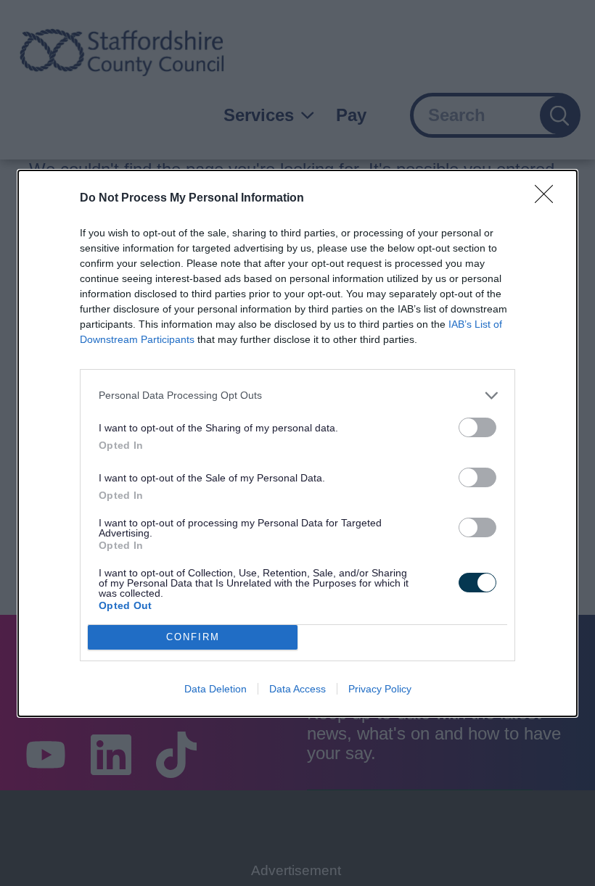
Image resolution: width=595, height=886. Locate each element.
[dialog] (297, 443)
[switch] (477, 427)
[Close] (548, 198)
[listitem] (297, 395)
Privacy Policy (379, 689)
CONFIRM (193, 637)
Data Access (297, 689)
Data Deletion (215, 689)
